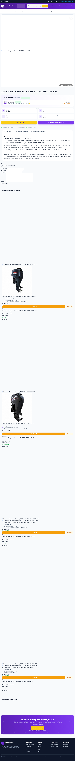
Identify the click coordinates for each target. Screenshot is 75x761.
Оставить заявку (37, 728)
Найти (45, 6)
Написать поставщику (57, 122)
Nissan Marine (10, 314)
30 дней (35, 306)
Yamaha (40, 748)
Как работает (66, 744)
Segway (40, 746)
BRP (39, 751)
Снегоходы (28, 751)
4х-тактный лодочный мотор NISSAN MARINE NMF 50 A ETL (19, 667)
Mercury (8, 441)
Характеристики (22, 131)
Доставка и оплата (39, 131)
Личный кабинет (54, 746)
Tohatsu (8, 111)
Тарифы (52, 748)
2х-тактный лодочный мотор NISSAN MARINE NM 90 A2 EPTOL (20, 296)
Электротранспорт (30, 744)
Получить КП (20, 122)
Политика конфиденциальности (52, 756)
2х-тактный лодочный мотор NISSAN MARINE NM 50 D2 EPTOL (20, 522)
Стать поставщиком (55, 744)
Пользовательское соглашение (67, 756)
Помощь (65, 749)
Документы (65, 746)
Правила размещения (55, 749)
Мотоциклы (28, 746)
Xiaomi (39, 744)
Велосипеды (28, 748)
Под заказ (5, 319)
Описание (9, 131)
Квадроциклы (29, 749)
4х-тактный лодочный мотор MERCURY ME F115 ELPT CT (18, 424)
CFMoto (40, 749)
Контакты (65, 748)
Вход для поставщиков (68, 1)
